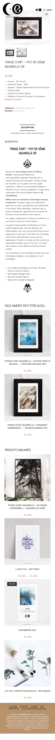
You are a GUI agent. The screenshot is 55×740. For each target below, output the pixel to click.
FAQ (42, 706)
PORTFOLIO (14, 708)
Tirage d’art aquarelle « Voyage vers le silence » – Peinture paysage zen (27, 362)
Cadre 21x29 (19, 111)
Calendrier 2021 (27, 630)
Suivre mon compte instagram (21, 280)
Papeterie (20, 108)
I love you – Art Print (27, 569)
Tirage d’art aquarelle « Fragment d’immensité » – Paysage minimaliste (27, 426)
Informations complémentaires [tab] (27, 133)
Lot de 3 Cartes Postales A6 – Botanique (27, 691)
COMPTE (34, 706)
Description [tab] (27, 128)
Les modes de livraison (18, 268)
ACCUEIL (13, 706)
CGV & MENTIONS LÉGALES (33, 708)
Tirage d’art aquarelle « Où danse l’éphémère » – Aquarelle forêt (27, 506)
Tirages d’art (30, 108)
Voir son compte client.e (18, 277)
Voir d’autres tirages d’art (19, 274)
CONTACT (23, 706)
